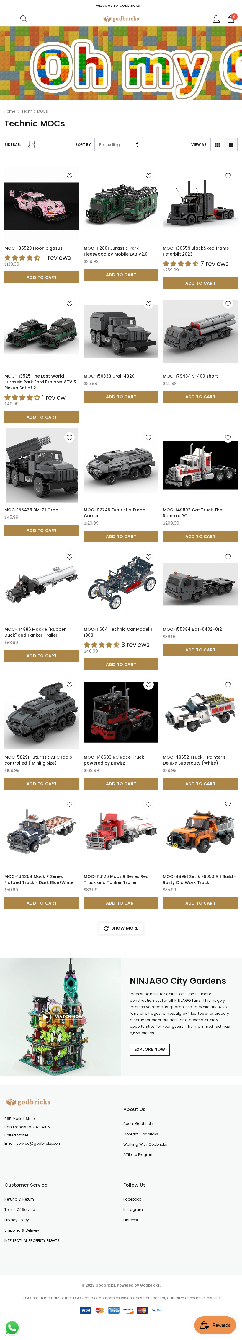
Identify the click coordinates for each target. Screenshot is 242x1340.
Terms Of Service (19, 1209)
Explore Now (150, 1049)
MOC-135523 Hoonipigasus (33, 248)
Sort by (83, 144)
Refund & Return (19, 1199)
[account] (216, 19)
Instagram (133, 1209)
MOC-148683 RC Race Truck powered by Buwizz (114, 760)
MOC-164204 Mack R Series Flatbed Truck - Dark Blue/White (38, 879)
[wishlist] (69, 175)
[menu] (8, 18)
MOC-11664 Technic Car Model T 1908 (118, 632)
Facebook (132, 1199)
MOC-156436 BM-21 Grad (31, 510)
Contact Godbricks (140, 1133)
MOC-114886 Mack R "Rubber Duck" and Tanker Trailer (35, 632)
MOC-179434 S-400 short (190, 376)
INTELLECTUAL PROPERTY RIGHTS (32, 1240)
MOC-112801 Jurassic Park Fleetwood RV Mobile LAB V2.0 (116, 251)
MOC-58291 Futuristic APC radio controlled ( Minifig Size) (38, 760)
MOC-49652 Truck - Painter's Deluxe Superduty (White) (194, 760)
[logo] (121, 19)
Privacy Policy (16, 1219)
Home (9, 111)
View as (199, 144)
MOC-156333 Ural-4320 (109, 376)
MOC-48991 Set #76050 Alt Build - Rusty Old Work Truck (199, 879)
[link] (41, 203)
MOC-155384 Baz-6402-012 (192, 629)
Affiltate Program (138, 1154)
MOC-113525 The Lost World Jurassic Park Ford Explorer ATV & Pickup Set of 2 (40, 382)
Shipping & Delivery (21, 1230)
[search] (24, 19)
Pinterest (130, 1219)
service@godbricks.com (39, 1143)
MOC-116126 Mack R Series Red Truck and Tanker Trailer (116, 879)
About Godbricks (138, 1123)
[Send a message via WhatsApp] (12, 1327)
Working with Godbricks (145, 1144)
